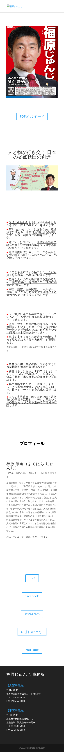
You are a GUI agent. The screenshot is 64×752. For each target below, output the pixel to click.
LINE (32, 578)
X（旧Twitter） (32, 632)
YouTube (32, 650)
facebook (32, 596)
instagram (32, 614)
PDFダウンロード (32, 116)
